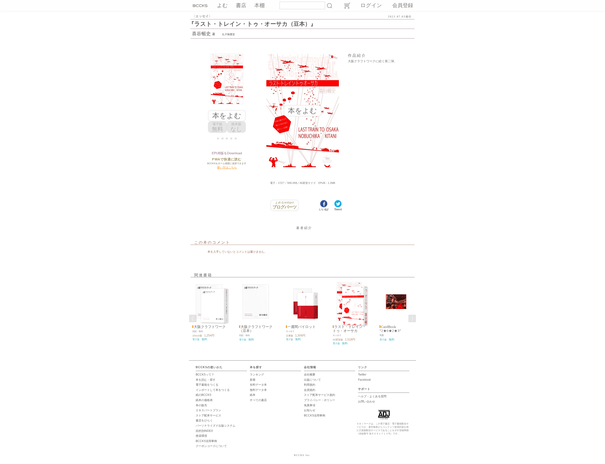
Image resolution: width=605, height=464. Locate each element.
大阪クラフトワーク (210, 327)
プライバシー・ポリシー (319, 400)
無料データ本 (258, 390)
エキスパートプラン (208, 410)
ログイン (371, 5)
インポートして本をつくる (213, 390)
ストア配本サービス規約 (319, 395)
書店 (241, 5)
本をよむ (226, 115)
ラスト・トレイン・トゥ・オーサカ (349, 329)
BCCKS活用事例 (206, 441)
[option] (208, 311)
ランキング (257, 374)
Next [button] (412, 318)
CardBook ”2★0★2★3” (390, 329)
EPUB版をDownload (227, 153)
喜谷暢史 (201, 33)
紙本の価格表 (204, 400)
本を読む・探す (206, 379)
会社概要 (309, 374)
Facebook (364, 379)
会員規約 (309, 390)
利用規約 (309, 384)
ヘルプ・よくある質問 (372, 396)
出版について (312, 379)
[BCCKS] (201, 5)
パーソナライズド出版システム (215, 425)
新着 (252, 379)
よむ (222, 5)
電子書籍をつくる (207, 384)
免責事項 (309, 405)
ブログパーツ (284, 205)
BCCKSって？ (205, 374)
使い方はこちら (227, 167)
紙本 (252, 395)
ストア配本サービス (208, 415)
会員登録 (402, 5)
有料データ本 (258, 384)
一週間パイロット (301, 327)
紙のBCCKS (203, 395)
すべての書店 (258, 400)
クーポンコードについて (211, 446)
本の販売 (201, 405)
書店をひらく (204, 420)
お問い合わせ (366, 401)
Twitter (362, 374)
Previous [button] (193, 318)
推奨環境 (201, 435)
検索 (329, 5)
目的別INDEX (204, 431)
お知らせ (309, 410)
